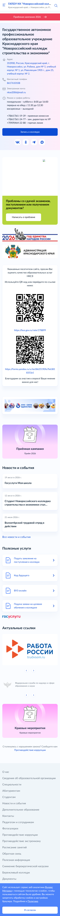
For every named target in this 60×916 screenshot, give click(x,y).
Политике (33, 901)
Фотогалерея (10, 828)
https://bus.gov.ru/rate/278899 (30, 330)
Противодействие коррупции (30, 750)
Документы (9, 879)
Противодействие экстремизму (21, 841)
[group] (30, 649)
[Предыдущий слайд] (26, 670)
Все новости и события (16, 537)
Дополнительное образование (20, 809)
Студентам (9, 797)
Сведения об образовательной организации (29, 778)
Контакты (8, 816)
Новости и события (14, 803)
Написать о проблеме (23, 217)
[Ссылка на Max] (42, 142)
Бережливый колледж (16, 872)
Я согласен (30, 910)
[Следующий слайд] (33, 670)
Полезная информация (16, 860)
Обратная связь (11, 854)
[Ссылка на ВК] (18, 142)
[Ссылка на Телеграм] (34, 142)
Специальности (11, 784)
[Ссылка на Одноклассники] (26, 142)
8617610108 (13, 83)
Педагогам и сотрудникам (18, 822)
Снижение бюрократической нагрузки (25, 866)
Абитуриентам (11, 791)
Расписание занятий (14, 847)
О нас (5, 772)
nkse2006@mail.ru (16, 92)
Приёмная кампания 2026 (27, 17)
